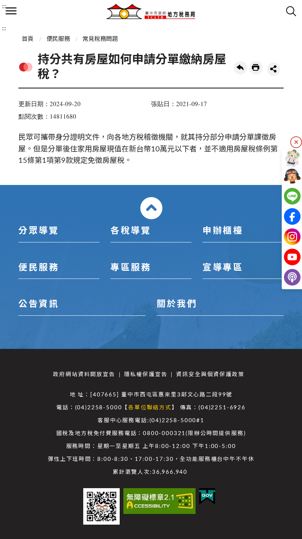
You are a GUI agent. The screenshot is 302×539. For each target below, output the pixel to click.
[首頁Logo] (150, 11)
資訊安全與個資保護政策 (210, 374)
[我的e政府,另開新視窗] (207, 496)
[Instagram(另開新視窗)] (286, 237)
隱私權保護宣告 (146, 374)
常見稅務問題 (100, 39)
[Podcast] (286, 277)
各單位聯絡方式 (150, 407)
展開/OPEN (151, 208)
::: (4, 6)
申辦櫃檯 (223, 231)
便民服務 (58, 39)
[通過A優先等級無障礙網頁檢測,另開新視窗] (159, 501)
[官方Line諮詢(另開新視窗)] (286, 196)
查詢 (291, 11)
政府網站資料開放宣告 (84, 374)
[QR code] (101, 506)
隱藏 (296, 142)
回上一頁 (240, 67)
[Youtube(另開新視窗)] (286, 257)
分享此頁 (273, 69)
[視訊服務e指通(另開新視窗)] (286, 176)
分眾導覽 (38, 231)
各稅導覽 (130, 231)
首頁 (28, 39)
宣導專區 (223, 267)
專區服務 (130, 267)
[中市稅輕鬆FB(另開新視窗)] (286, 216)
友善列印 (256, 67)
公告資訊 (38, 304)
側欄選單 (11, 11)
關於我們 (177, 304)
